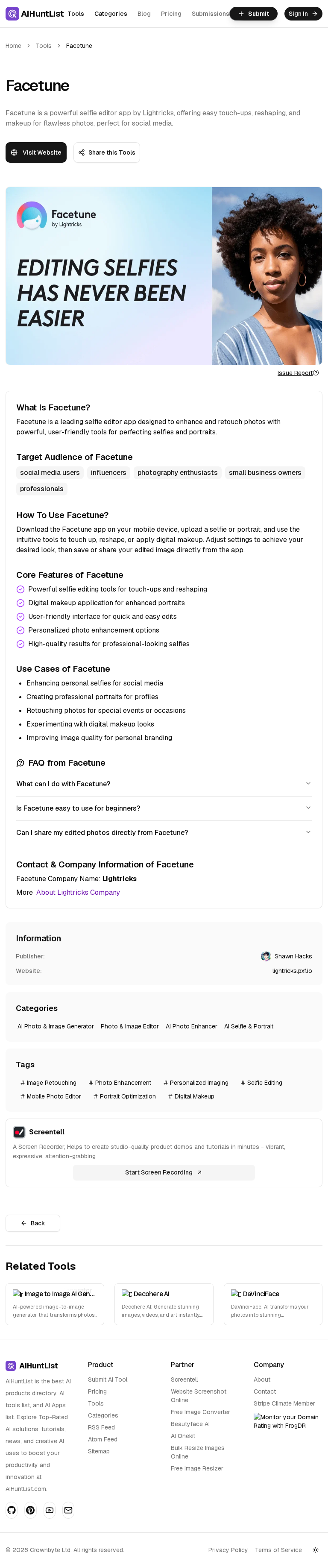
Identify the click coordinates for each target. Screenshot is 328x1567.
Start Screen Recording (159, 1172)
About (262, 1379)
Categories (110, 14)
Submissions (210, 14)
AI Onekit (183, 1436)
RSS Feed (101, 1427)
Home (13, 46)
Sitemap (99, 1451)
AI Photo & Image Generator (56, 1026)
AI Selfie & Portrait (248, 1026)
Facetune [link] (79, 46)
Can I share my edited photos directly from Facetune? (102, 832)
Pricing (171, 14)
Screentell (184, 1379)
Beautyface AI (190, 1424)
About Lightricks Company (78, 892)
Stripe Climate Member (284, 1403)
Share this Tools (111, 152)
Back (38, 1223)
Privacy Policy (228, 1550)
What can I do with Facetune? (63, 783)
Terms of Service (278, 1550)
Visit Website (42, 152)
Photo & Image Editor (130, 1026)
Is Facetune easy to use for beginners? (78, 808)
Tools (75, 14)
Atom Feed (102, 1439)
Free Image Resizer (197, 1468)
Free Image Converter (200, 1412)
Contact (265, 1391)
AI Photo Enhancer (191, 1026)
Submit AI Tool (107, 1379)
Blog (144, 14)
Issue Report (295, 373)
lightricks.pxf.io (292, 971)
